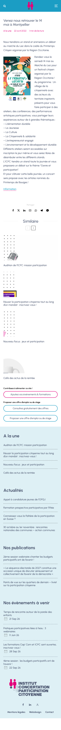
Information (9, 189)
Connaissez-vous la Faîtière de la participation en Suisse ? (29, 517)
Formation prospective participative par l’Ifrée (28, 507)
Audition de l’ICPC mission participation (25, 265)
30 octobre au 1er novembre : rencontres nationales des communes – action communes (29, 529)
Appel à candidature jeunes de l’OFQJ (24, 499)
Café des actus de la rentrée (19, 378)
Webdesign (35, 712)
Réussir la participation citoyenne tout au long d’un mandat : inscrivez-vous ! (28, 303)
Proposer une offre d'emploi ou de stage (30, 418)
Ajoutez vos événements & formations (31, 394)
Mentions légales (16, 712)
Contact (49, 712)
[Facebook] (23, 705)
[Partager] (13, 210)
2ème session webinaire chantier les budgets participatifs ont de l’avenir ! (28, 558)
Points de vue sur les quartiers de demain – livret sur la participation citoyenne (30, 584)
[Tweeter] (18, 210)
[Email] (30, 210)
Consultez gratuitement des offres (30, 408)
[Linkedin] (30, 705)
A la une (7, 31)
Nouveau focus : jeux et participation (23, 341)
